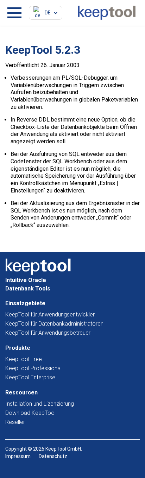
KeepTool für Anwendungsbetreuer (47, 332)
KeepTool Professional (33, 368)
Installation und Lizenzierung (39, 403)
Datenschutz (53, 456)
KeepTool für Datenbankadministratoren (54, 323)
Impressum (18, 456)
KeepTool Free (23, 359)
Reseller (15, 422)
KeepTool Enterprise (30, 377)
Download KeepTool (30, 413)
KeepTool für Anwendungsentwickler (50, 314)
